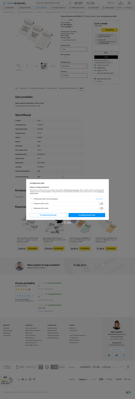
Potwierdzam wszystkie (87, 215)
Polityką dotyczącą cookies (71, 190)
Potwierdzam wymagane (48, 215)
